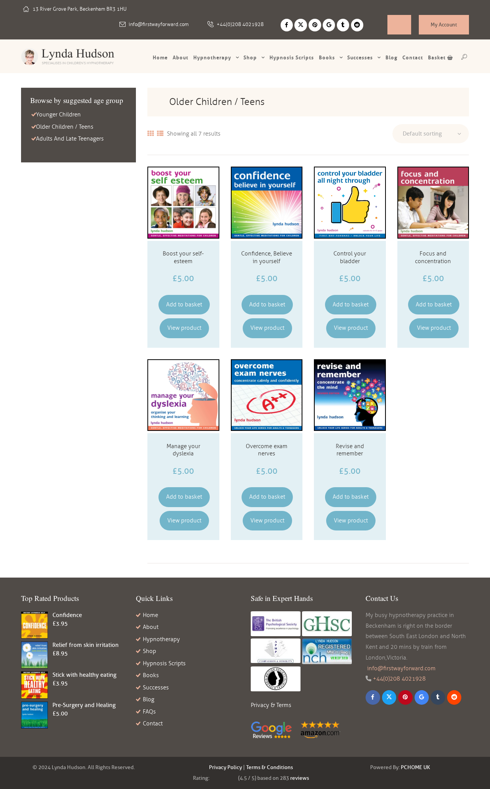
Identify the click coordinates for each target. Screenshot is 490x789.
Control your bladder (349, 257)
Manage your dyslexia (183, 450)
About (180, 57)
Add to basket (184, 304)
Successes (360, 57)
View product (184, 327)
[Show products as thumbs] (150, 134)
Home (160, 57)
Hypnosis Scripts (164, 663)
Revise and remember (350, 450)
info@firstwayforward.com (159, 24)
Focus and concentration (433, 257)
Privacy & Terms (271, 705)
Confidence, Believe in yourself (266, 257)
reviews (299, 778)
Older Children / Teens (64, 126)
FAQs (149, 711)
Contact (412, 57)
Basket (437, 57)
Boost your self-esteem (183, 257)
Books (327, 57)
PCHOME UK (415, 767)
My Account (444, 24)
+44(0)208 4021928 (240, 24)
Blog (391, 57)
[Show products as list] (160, 134)
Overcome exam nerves (266, 450)
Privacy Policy (225, 767)
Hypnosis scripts (292, 57)
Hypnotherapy (212, 57)
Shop (250, 57)
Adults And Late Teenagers (70, 138)
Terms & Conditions (269, 767)
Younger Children (58, 114)
